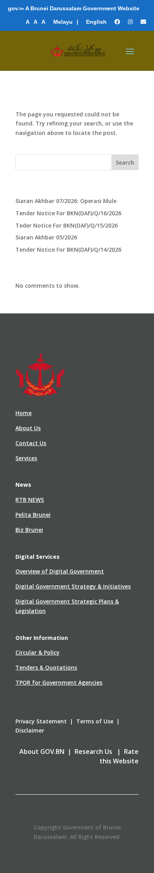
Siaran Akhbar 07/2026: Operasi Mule (65, 201)
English (96, 22)
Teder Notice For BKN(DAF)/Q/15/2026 (66, 225)
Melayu (63, 22)
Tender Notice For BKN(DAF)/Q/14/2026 (68, 249)
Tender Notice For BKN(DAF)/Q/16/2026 (68, 213)
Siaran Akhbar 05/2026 (46, 237)
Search (125, 162)
